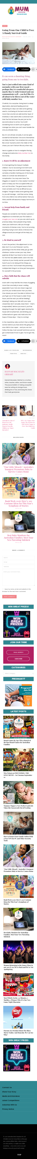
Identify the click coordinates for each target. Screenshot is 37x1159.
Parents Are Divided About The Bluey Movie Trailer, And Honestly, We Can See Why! (18, 1033)
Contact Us (7, 1087)
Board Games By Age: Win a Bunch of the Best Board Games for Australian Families (17, 742)
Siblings (23, 353)
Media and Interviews (11, 1096)
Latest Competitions (10, 1100)
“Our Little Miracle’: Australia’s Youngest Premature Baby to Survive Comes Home (18, 469)
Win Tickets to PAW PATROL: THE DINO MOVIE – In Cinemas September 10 (18, 775)
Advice (5, 26)
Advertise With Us (9, 1105)
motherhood (27, 350)
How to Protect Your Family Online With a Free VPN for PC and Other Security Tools (18, 838)
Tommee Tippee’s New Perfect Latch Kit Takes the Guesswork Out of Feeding (18, 807)
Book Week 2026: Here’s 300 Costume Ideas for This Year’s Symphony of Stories (18, 503)
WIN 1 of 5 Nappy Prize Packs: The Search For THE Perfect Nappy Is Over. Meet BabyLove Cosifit (28, 424)
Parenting (13, 353)
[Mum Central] (18, 10)
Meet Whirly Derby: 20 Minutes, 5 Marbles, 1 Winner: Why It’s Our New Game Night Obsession (17, 1000)
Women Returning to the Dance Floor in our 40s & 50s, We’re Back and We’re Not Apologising (18, 967)
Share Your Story (9, 1092)
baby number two (24, 153)
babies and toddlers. (11, 350)
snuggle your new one (10, 219)
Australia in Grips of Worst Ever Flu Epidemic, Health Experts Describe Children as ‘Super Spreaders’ (8, 425)
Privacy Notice (8, 1109)
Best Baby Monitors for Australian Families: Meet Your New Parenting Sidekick (18, 537)
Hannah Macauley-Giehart (11, 36)
